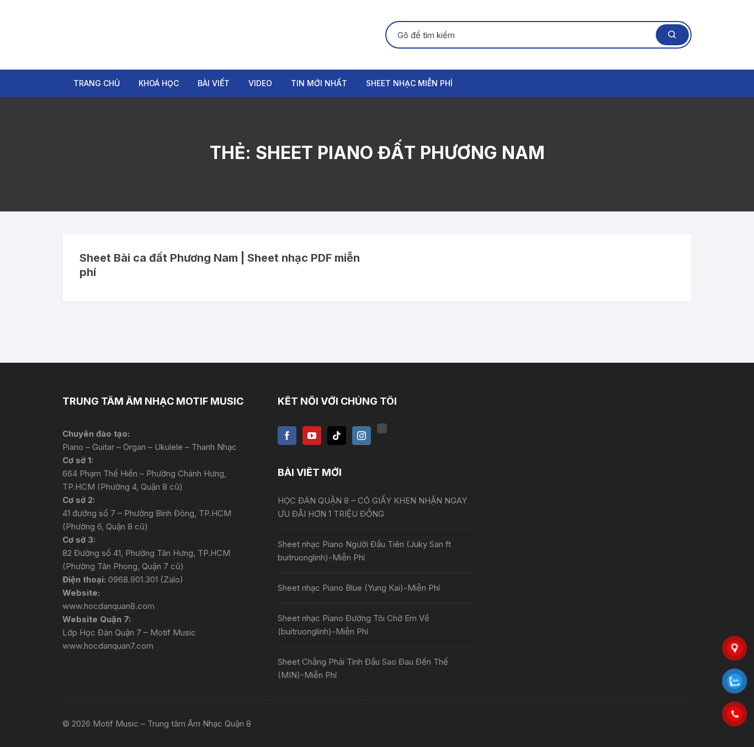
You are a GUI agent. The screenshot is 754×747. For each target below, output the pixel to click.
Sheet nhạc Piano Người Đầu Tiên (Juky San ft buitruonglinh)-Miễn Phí (364, 551)
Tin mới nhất (319, 83)
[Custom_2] (382, 428)
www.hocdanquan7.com (107, 645)
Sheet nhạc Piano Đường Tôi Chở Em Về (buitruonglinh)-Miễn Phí (353, 625)
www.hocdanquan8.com (108, 606)
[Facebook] (287, 435)
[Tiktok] (336, 435)
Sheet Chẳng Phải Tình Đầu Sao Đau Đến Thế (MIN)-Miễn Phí (363, 668)
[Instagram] (361, 435)
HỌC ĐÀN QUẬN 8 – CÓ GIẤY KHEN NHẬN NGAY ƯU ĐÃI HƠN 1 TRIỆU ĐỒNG (372, 507)
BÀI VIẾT (214, 83)
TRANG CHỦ (96, 83)
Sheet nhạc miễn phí (409, 83)
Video (260, 83)
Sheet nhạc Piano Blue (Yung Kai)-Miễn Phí (359, 587)
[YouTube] (311, 435)
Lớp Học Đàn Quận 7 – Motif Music (129, 632)
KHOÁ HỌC (159, 83)
